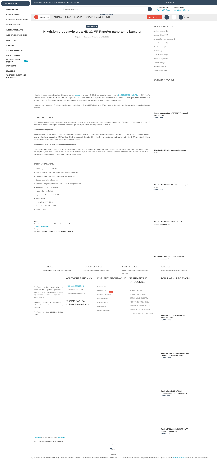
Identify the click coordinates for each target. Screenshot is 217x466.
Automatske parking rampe (163, 39)
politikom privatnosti (179, 457)
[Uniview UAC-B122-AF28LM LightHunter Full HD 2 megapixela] (175, 375)
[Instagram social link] (73, 313)
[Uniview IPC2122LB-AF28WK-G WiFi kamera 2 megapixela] (175, 413)
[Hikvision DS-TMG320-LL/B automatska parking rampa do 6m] (168, 241)
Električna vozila (159, 43)
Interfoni (156, 51)
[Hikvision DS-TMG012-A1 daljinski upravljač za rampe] (168, 169)
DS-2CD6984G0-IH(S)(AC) (128, 95)
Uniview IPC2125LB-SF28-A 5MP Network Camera (173, 316)
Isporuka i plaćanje (104, 294)
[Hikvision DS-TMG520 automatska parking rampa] (168, 135)
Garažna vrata (159, 47)
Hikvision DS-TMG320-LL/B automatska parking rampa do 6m (169, 258)
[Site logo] (46, 9)
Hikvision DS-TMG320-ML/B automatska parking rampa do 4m (169, 223)
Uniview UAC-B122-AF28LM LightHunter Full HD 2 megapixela (174, 392)
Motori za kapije (159, 59)
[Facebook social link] (68, 313)
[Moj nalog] (173, 17)
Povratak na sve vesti (41, 226)
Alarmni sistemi (159, 35)
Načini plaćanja (102, 302)
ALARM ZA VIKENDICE (138, 294)
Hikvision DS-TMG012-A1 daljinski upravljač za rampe (172, 186)
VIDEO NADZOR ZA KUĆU (139, 302)
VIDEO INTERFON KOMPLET (140, 310)
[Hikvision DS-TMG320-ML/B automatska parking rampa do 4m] (168, 206)
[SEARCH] (150, 9)
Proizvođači (101, 291)
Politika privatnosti (103, 310)
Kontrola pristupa (160, 55)
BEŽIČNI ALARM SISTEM (139, 298)
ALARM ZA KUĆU (136, 290)
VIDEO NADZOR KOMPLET (140, 306)
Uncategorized (159, 67)
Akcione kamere (159, 31)
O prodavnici (101, 287)
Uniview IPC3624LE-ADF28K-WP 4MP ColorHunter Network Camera (175, 354)
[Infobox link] (52, 269)
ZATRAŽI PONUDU (155, 17)
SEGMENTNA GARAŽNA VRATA (141, 314)
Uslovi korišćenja (103, 298)
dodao (77, 95)
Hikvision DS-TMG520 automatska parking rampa (170, 151)
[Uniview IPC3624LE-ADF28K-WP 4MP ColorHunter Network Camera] (175, 337)
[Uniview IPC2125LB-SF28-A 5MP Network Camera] (175, 299)
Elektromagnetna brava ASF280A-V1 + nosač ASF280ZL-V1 (171, 114)
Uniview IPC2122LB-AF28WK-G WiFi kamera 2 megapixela (175, 430)
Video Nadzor (92, 26)
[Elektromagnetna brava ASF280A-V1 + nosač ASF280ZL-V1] (168, 98)
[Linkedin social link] (79, 313)
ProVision (87, 37)
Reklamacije (101, 306)
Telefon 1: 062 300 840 (76, 286)
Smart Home (158, 63)
